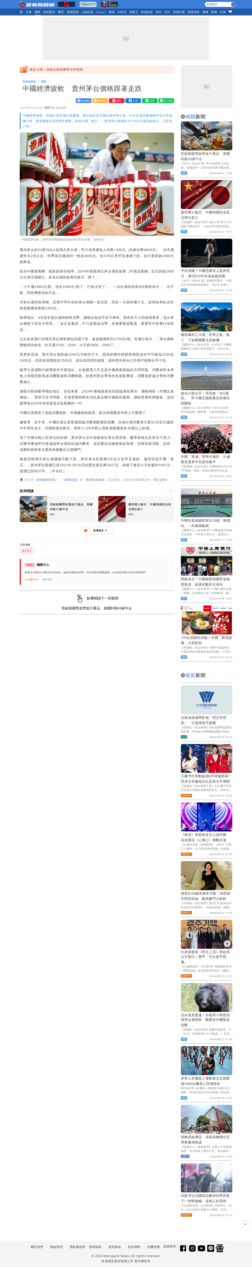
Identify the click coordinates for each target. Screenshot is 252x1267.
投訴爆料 (134, 1247)
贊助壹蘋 (99, 100)
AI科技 (122, 12)
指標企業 (179, 12)
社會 (29, 12)
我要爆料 (116, 100)
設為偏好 (83, 100)
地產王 (133, 12)
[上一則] (163, 491)
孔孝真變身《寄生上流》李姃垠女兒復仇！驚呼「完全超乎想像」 (205, 957)
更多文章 (47, 579)
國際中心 (49, 107)
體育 (61, 12)
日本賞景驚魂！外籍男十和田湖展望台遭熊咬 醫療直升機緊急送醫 (205, 1020)
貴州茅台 (27, 550)
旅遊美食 (147, 12)
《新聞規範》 (71, 480)
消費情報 (153, 1247)
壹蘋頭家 (194, 12)
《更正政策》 (160, 480)
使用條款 (115, 1247)
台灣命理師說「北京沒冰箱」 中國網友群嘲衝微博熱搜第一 (74, 69)
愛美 (112, 12)
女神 (223, 12)
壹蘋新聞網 (29, 81)
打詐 (167, 12)
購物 (214, 12)
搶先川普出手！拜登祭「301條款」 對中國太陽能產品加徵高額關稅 (205, 398)
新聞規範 (95, 1247)
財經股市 (49, 12)
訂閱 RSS (33, 579)
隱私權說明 (76, 1247)
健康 (205, 12)
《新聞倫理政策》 (46, 480)
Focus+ (101, 12)
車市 (159, 12)
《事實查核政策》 (95, 480)
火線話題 (87, 12)
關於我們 (37, 1247)
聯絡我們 (56, 1247)
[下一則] (171, 491)
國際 (38, 12)
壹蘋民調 (73, 12)
